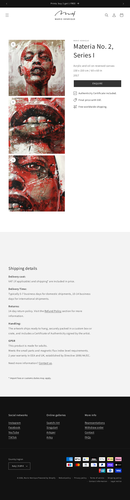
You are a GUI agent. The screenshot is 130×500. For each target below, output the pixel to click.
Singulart (52, 427)
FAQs (88, 437)
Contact (89, 432)
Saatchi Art (53, 422)
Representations (95, 422)
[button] (7, 15)
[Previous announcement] (6, 3)
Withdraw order (94, 427)
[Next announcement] (123, 3)
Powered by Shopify (47, 478)
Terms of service (97, 478)
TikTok (12, 437)
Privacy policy (80, 478)
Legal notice (116, 481)
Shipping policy (115, 478)
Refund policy (65, 478)
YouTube (13, 432)
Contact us (45, 363)
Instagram (14, 422)
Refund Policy (53, 311)
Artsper (51, 432)
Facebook (14, 427)
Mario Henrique (31, 478)
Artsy (50, 437)
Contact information (98, 481)
